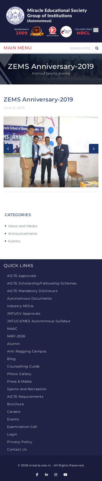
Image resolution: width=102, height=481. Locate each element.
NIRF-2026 (16, 336)
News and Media (22, 226)
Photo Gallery (19, 374)
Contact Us (17, 449)
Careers (14, 412)
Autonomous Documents (29, 298)
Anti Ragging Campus (26, 351)
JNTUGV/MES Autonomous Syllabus (38, 321)
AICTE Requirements (25, 396)
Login (12, 434)
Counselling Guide (23, 366)
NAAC (12, 328)
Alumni (13, 344)
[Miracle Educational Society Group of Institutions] (51, 15)
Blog (11, 359)
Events (14, 241)
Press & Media (19, 381)
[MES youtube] (65, 474)
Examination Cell (22, 427)
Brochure (15, 404)
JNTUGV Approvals (23, 313)
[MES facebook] (37, 474)
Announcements (22, 233)
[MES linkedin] (46, 474)
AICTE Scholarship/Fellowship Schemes (42, 283)
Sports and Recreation (27, 389)
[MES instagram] (56, 474)
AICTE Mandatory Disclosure (32, 291)
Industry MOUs (20, 306)
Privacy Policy (19, 442)
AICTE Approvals (21, 276)
